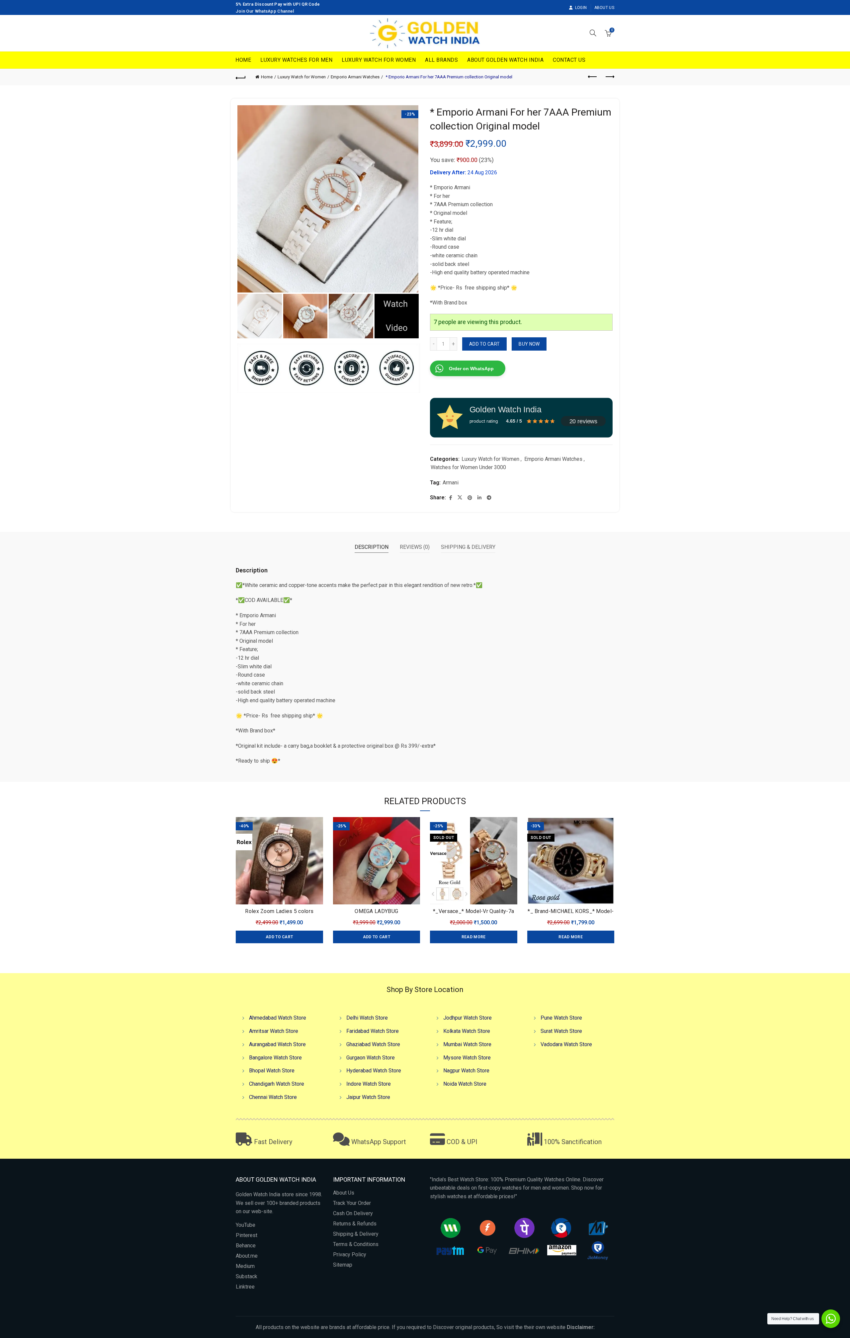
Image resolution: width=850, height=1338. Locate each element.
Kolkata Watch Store (466, 1031)
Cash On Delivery (353, 1213)
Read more (474, 937)
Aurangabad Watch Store (277, 1044)
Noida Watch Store (464, 1084)
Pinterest (246, 1235)
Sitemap (342, 1265)
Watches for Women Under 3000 (468, 467)
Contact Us (569, 60)
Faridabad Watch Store (372, 1031)
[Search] (593, 33)
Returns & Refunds (355, 1223)
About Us (604, 7)
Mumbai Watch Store (467, 1044)
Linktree (245, 1287)
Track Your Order (352, 1203)
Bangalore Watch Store (275, 1057)
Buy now (529, 344)
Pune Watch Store (561, 1018)
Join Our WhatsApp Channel (265, 11)
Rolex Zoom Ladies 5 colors (279, 911)
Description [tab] (371, 547)
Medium (245, 1266)
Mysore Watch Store (467, 1057)
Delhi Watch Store (367, 1018)
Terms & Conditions (356, 1244)
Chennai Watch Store (273, 1097)
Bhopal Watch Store (272, 1070)
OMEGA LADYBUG (376, 911)
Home (243, 60)
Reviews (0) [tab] (415, 547)
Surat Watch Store (561, 1031)
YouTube (245, 1225)
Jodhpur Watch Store (467, 1018)
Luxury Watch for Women (379, 60)
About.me (247, 1256)
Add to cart (484, 344)
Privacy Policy (349, 1254)
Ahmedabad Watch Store (277, 1018)
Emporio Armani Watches (355, 76)
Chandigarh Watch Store (276, 1084)
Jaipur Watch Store (368, 1097)
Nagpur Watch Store (466, 1070)
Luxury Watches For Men (296, 60)
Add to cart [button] (279, 937)
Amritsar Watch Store (273, 1031)
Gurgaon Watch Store (370, 1057)
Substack (246, 1276)
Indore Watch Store (368, 1084)
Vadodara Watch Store (566, 1044)
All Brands (441, 60)
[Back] (240, 77)
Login (581, 7)
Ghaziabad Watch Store (373, 1044)
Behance (246, 1245)
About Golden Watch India (505, 60)
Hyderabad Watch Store (373, 1070)
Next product (609, 77)
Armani (451, 482)
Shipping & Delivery (356, 1234)
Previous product (592, 77)
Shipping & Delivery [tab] (468, 547)
